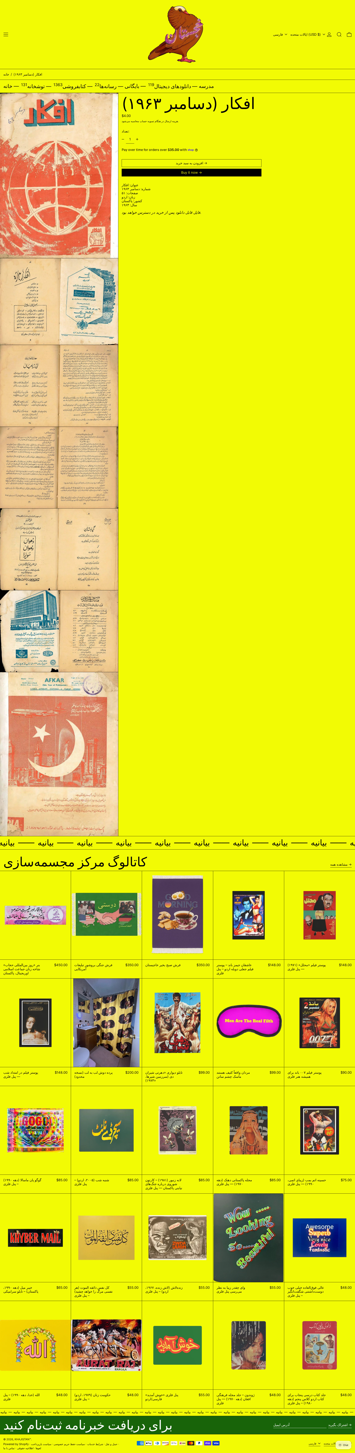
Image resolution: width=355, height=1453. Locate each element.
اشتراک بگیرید (338, 1425)
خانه (6, 74)
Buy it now (189, 172)
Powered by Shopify (16, 1444)
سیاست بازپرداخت (41, 1444)
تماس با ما (9, 1448)
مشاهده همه (339, 864)
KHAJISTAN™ (23, 1439)
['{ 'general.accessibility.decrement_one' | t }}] (123, 139)
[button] (339, 34)
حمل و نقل (111, 1444)
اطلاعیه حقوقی (25, 1448)
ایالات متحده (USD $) (306, 34)
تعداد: (125, 131)
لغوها (38, 1448)
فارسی (278, 34)
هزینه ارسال (171, 121)
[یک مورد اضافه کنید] (137, 139)
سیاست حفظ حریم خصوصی (69, 1444)
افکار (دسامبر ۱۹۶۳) (27, 74)
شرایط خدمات (95, 1444)
